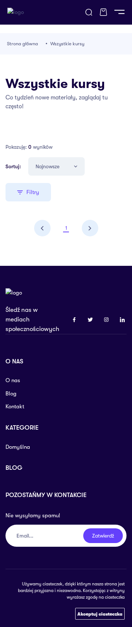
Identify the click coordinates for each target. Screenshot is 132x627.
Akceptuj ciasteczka (99, 614)
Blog (11, 393)
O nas (13, 380)
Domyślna (18, 447)
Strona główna (22, 43)
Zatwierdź (103, 536)
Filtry (32, 192)
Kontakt (15, 406)
